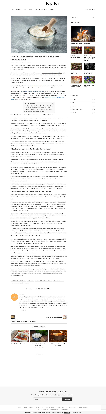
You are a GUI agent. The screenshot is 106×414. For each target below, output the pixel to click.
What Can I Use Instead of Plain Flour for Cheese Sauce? (38, 107)
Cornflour (22, 280)
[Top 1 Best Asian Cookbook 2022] (20, 336)
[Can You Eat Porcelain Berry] (89, 79)
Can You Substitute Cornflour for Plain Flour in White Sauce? (39, 106)
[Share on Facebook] (38, 289)
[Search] (94, 9)
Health (31, 9)
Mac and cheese (47, 280)
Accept (67, 412)
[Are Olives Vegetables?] (76, 66)
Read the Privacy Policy (76, 412)
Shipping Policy (54, 409)
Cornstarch (30, 280)
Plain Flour (26, 283)
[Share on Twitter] (39, 289)
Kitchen (51, 9)
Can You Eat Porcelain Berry (89, 86)
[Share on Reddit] (44, 289)
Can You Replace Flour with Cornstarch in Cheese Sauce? (38, 109)
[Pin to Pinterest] (41, 289)
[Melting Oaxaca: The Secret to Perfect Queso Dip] (76, 79)
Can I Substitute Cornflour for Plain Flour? (35, 111)
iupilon (16, 62)
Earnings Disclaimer (83, 407)
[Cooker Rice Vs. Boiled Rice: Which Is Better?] (39, 336)
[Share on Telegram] (47, 289)
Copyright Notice (70, 407)
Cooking (18, 9)
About (25, 407)
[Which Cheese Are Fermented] (83, 34)
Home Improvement (40, 9)
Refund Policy (64, 409)
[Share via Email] (50, 289)
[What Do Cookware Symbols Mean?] (89, 66)
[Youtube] (92, 9)
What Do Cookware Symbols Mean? (89, 72)
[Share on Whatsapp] (45, 289)
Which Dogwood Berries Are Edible (75, 56)
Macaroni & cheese (58, 280)
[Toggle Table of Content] (51, 104)
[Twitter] (87, 9)
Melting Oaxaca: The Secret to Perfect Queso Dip (76, 87)
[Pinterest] (90, 9)
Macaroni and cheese (17, 283)
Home (12, 9)
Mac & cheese (39, 280)
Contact (31, 407)
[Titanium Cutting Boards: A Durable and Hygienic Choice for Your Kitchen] (89, 50)
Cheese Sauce (15, 280)
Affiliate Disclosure (43, 409)
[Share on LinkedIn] (42, 289)
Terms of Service (50, 407)
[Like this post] (36, 289)
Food (24, 9)
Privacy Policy (39, 407)
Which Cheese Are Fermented (80, 43)
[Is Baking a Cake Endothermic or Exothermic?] (58, 336)
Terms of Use (60, 407)
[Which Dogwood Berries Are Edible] (76, 50)
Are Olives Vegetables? (74, 72)
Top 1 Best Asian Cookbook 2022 (19, 344)
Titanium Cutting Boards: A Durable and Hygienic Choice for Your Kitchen (89, 58)
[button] (13, 339)
